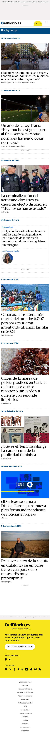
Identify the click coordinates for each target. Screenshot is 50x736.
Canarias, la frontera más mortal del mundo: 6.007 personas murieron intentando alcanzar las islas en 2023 (25, 323)
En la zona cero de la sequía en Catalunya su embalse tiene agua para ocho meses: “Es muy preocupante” (24, 569)
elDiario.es (4, 518)
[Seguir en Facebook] (14, 669)
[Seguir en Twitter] (10, 669)
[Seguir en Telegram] (18, 669)
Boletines (25, 724)
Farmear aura (38, 617)
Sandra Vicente (17, 82)
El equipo (25, 685)
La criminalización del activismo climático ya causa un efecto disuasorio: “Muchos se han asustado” (24, 202)
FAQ (25, 706)
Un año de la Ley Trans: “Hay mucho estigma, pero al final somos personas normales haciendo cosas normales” (23, 133)
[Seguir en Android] (6, 659)
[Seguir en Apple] (10, 659)
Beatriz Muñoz (6, 403)
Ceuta (16, 1)
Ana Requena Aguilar (10, 251)
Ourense (35, 1)
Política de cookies (25, 713)
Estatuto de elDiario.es (25, 692)
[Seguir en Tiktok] (31, 669)
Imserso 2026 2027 (17, 617)
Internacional (7, 227)
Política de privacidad (25, 703)
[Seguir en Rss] (39, 669)
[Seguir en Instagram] (22, 669)
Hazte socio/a (38, 23)
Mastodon (25, 731)
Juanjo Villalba (6, 458)
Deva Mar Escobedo (18, 146)
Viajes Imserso (41, 1)
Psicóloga (32, 617)
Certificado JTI (25, 727)
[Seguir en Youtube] (26, 669)
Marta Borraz (5, 146)
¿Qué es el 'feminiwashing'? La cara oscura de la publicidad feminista (24, 450)
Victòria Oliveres (29, 82)
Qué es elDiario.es (25, 682)
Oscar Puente (21, 1)
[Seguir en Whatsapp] (35, 669)
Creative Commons (25, 696)
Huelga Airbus (29, 1)
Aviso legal (25, 699)
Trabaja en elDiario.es (25, 689)
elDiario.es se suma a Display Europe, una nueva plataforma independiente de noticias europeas (23, 507)
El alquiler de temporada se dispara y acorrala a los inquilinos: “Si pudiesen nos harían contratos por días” (25, 76)
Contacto (25, 717)
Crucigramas (26, 617)
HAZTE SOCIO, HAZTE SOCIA (19, 647)
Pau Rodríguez (6, 82)
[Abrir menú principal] (46, 23)
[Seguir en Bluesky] (6, 669)
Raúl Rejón (5, 212)
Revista (25, 720)
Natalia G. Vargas (7, 335)
